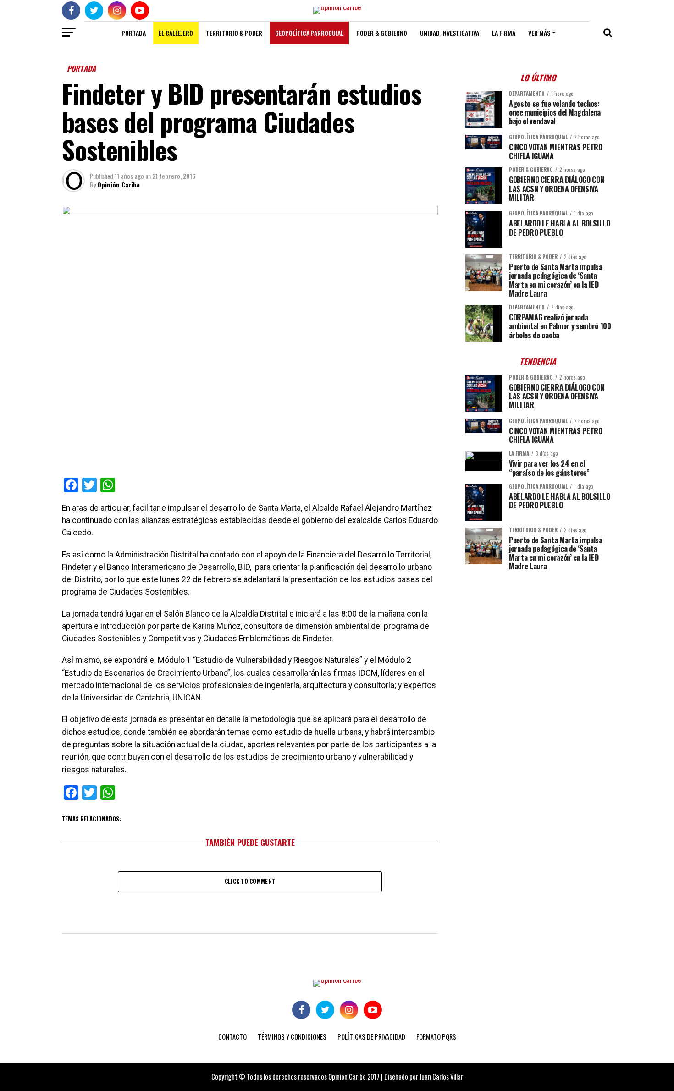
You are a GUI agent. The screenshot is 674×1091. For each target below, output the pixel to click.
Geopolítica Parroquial (309, 33)
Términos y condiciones (292, 1036)
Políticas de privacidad (371, 1036)
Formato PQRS (436, 1036)
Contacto (232, 1036)
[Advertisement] (538, 642)
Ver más (539, 33)
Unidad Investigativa (449, 33)
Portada (134, 33)
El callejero (176, 33)
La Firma (503, 33)
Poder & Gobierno (381, 33)
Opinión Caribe (118, 184)
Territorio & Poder (234, 33)
